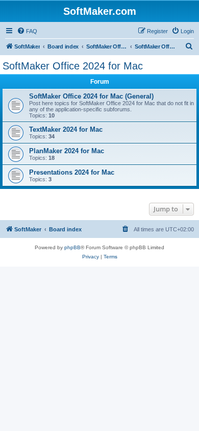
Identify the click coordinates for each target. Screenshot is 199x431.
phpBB (72, 247)
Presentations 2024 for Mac (71, 172)
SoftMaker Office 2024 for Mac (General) (91, 96)
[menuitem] (27, 31)
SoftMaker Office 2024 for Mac (73, 65)
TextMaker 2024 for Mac (66, 129)
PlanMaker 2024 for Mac (66, 151)
